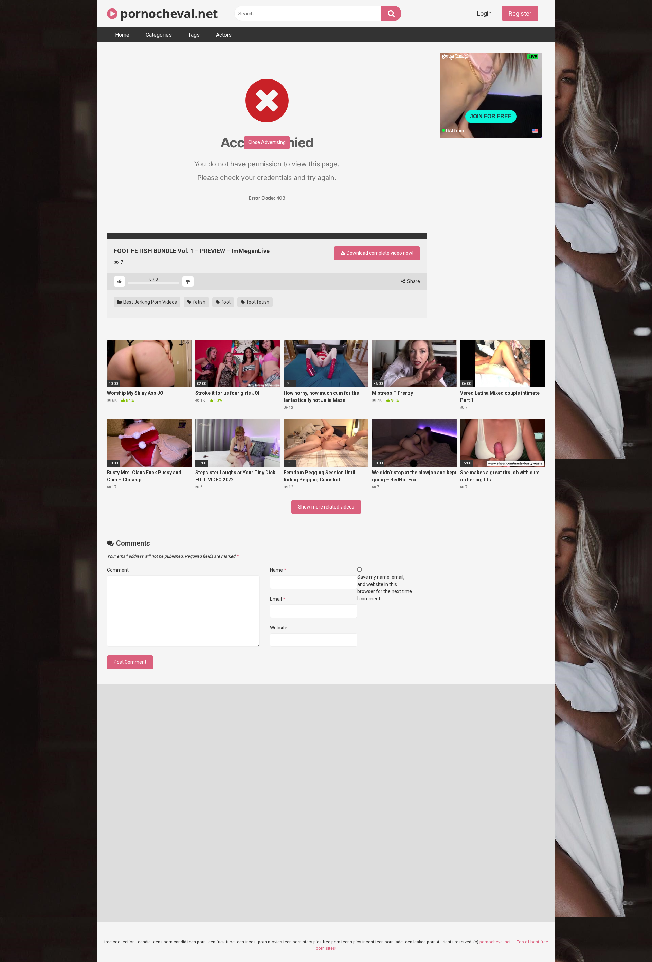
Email (277, 599)
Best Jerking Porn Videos (149, 302)
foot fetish (257, 302)
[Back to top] (629, 941)
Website (278, 627)
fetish (198, 302)
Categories (159, 35)
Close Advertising (267, 142)
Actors (224, 35)
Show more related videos (326, 507)
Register (520, 13)
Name (278, 570)
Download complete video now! (379, 253)
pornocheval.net (167, 13)
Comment (118, 570)
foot (225, 302)
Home (122, 35)
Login (484, 13)
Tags (194, 35)
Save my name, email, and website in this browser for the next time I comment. (384, 587)
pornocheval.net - (496, 941)
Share (413, 281)
